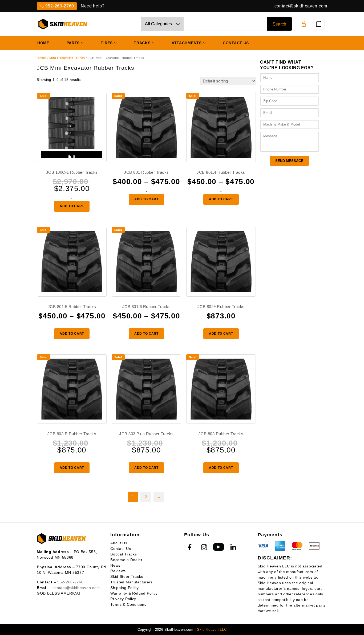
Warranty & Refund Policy (134, 593)
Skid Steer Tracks (126, 576)
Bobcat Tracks (123, 554)
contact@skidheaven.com (300, 6)
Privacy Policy (123, 599)
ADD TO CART (72, 206)
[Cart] (319, 24)
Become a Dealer (126, 560)
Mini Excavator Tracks (67, 58)
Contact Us (120, 548)
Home (41, 58)
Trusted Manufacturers (131, 582)
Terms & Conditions (128, 604)
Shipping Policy (124, 588)
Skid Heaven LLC (212, 630)
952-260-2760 (59, 6)
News (115, 565)
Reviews (118, 571)
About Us (118, 543)
